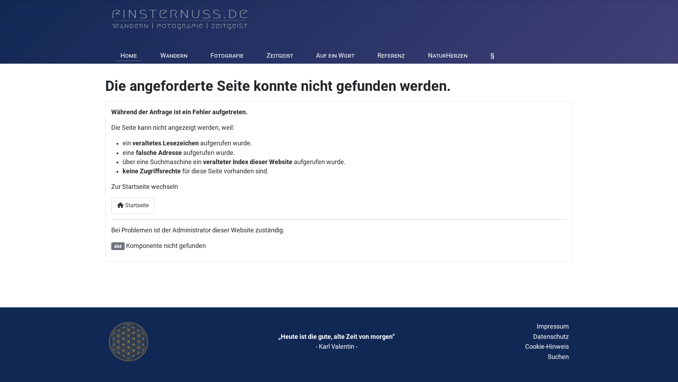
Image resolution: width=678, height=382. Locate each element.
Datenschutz (551, 336)
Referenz (391, 55)
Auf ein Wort (335, 55)
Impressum (553, 326)
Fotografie (227, 55)
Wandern (174, 55)
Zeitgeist (280, 55)
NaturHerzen (448, 55)
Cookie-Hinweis (547, 346)
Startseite (136, 205)
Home (128, 55)
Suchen (558, 356)
